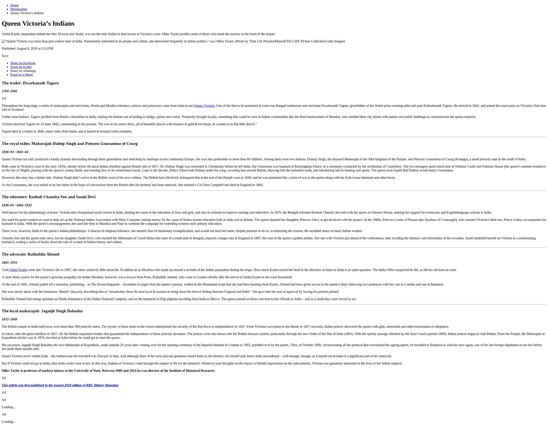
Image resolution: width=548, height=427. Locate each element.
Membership (18, 9)
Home (14, 5)
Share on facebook (23, 63)
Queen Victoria (204, 105)
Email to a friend (21, 74)
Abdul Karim (18, 270)
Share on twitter (21, 67)
